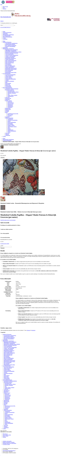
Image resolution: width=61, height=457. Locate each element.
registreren (33, 330)
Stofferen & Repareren (7, 32)
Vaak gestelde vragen (7, 434)
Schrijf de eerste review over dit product (7, 220)
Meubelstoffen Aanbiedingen (8, 34)
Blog (4, 7)
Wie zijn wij (5, 433)
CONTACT (8, 27)
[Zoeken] (14, 25)
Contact (4, 37)
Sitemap (4, 437)
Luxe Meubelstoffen (6, 35)
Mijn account (5, 6)
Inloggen (4, 8)
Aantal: (1, 245)
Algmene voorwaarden (7, 441)
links (1, 4)
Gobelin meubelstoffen (7, 140)
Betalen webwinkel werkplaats (8, 442)
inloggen (28, 330)
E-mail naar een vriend (4, 243)
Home (4, 138)
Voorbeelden (5, 33)
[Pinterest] (0, 454)
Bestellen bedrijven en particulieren (9, 443)
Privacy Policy (5, 435)
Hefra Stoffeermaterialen (7, 36)
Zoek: (1, 25)
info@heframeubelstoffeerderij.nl (9, 450)
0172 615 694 (3, 27)
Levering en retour (6, 444)
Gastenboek (5, 39)
